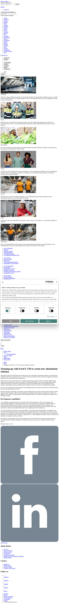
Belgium (6, 22)
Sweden (6, 48)
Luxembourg (7, 37)
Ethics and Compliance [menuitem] (9, 337)
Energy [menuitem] (5, 59)
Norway (6, 41)
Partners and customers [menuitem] (9, 336)
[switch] (22, 311)
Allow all (48, 321)
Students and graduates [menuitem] (9, 278)
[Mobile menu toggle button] (5, 72)
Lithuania (6, 36)
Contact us (6, 9)
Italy (5, 34)
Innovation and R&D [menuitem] (9, 253)
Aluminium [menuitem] (6, 58)
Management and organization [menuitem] (11, 326)
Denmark (6, 26)
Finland (5, 29)
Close (2, 345)
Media (2, 348)
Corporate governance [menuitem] (9, 327)
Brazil (5, 23)
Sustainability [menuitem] (7, 62)
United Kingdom (8, 51)
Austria (5, 20)
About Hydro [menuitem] (7, 69)
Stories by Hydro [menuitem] (8, 334)
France (5, 30)
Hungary (6, 33)
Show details (50, 316)
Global (5, 18)
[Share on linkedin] (29, 541)
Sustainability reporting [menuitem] (9, 268)
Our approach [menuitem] (7, 267)
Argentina (6, 19)
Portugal (6, 44)
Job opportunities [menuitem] (8, 277)
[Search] (15, 14)
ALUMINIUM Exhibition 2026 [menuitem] (11, 255)
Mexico (5, 38)
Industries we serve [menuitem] (8, 251)
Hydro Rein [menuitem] (6, 260)
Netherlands (7, 40)
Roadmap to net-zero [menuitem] (9, 270)
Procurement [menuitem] (7, 331)
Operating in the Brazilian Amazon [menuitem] (12, 271)
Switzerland (6, 50)
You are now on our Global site (8, 12)
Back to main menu (5, 340)
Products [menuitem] (6, 249)
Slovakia (6, 45)
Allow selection (29, 321)
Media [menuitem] (5, 67)
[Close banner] (56, 282)
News (5, 363)
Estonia (5, 27)
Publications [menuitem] (7, 329)
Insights (2, 7)
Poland (5, 43)
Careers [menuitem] (6, 64)
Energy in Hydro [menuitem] (8, 259)
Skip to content (5, 1)
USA (5, 52)
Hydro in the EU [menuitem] (8, 330)
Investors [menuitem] (6, 65)
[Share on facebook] (29, 483)
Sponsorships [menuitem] (7, 333)
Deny (10, 321)
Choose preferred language (7, 15)
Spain (5, 47)
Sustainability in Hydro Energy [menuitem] (11, 263)
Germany (6, 32)
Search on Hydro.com (6, 2)
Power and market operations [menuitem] (11, 262)
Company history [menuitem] (8, 325)
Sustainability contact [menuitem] (9, 273)
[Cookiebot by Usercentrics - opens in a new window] (46, 282)
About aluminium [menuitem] (8, 252)
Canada (5, 25)
